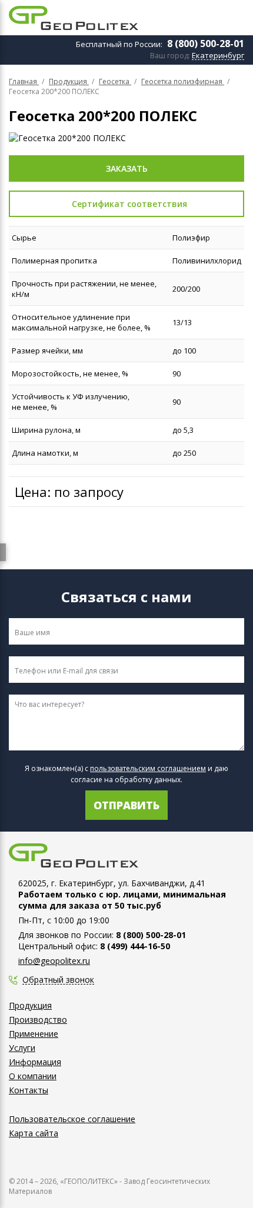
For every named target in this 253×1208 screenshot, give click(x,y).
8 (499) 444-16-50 (135, 946)
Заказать (127, 168)
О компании (32, 1076)
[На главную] (73, 18)
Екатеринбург (218, 56)
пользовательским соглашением (148, 768)
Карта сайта (33, 1133)
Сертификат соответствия (129, 203)
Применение (33, 1033)
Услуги (22, 1047)
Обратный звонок (58, 980)
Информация (35, 1061)
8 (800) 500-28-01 (205, 43)
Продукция (30, 1005)
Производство (38, 1019)
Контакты (28, 1090)
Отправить (126, 805)
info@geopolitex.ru (54, 960)
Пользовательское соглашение (72, 1118)
